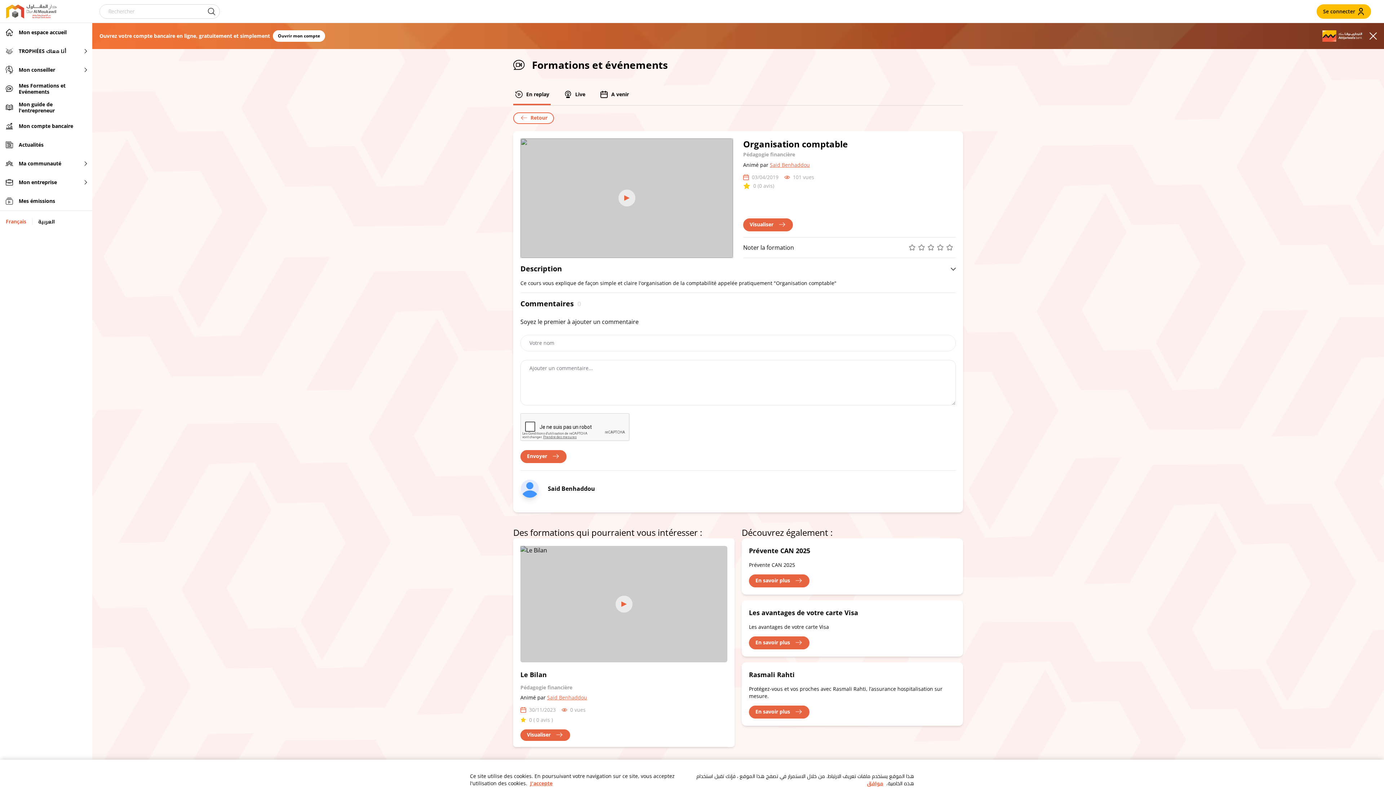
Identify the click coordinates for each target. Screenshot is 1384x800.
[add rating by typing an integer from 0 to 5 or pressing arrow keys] (932, 247)
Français (16, 221)
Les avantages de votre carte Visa (803, 612)
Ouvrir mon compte (299, 36)
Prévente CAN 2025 (779, 550)
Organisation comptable (795, 144)
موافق (875, 783)
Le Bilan (533, 674)
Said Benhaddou (790, 164)
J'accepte (541, 783)
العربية (46, 221)
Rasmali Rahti (772, 674)
